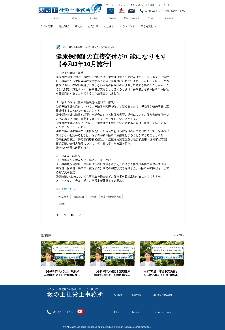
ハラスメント (127, 26)
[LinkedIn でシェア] (72, 214)
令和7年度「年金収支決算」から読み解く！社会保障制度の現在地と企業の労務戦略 (162, 273)
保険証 (93, 196)
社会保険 (109, 26)
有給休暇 (64, 26)
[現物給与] (63, 253)
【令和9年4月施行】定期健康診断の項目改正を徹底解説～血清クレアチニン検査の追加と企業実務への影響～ (112, 273)
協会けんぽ (79, 196)
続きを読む (147, 26)
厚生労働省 (63, 196)
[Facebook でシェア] (57, 214)
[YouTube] (80, 312)
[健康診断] (112, 253)
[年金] (162, 253)
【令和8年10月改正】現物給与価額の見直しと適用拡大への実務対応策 (62, 273)
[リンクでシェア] (79, 214)
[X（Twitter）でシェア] (64, 214)
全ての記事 (47, 26)
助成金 (78, 26)
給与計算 (93, 26)
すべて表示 (179, 235)
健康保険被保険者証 (111, 196)
